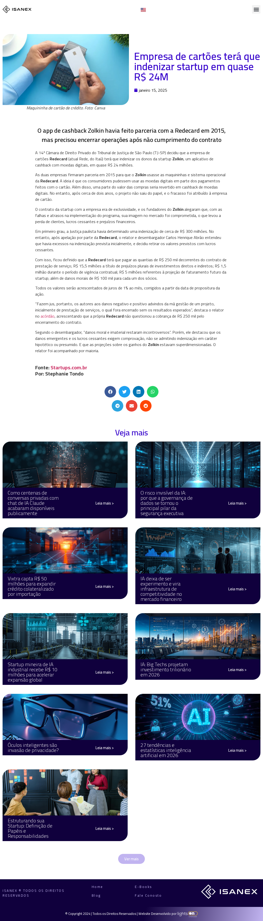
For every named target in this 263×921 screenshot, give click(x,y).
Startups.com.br (69, 367)
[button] (256, 9)
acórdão (47, 316)
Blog (96, 895)
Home (97, 887)
